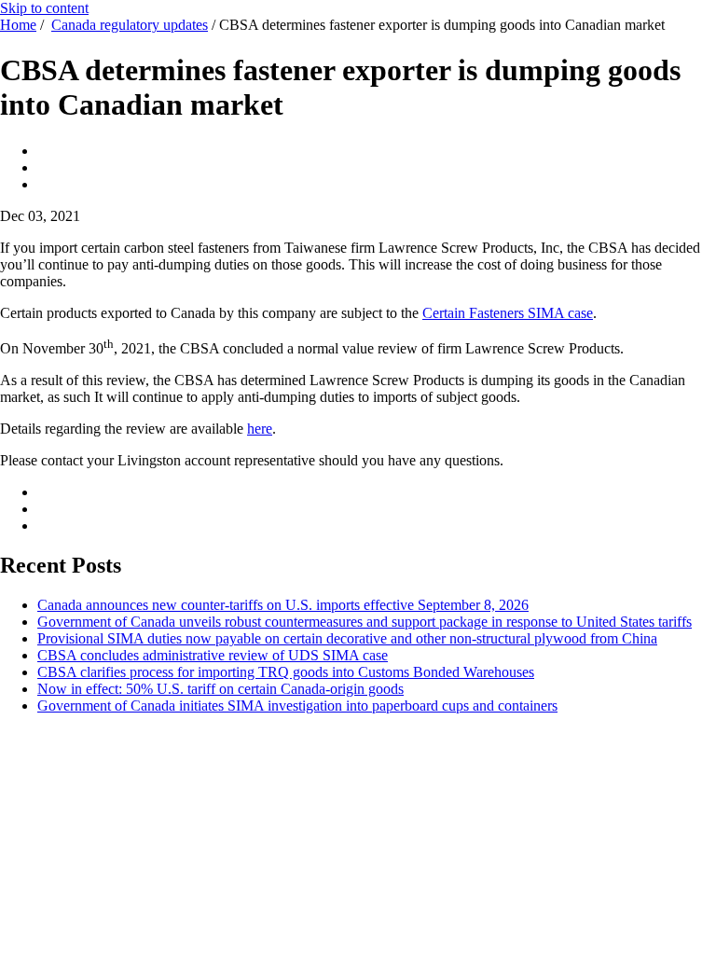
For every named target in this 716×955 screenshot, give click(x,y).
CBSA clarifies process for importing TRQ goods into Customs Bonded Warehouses (285, 672)
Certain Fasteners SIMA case (507, 313)
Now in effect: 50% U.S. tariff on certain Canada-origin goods (220, 689)
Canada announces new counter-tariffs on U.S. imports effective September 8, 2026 (283, 605)
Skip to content (44, 8)
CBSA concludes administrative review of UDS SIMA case (212, 655)
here (259, 428)
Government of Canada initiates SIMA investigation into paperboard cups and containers (297, 705)
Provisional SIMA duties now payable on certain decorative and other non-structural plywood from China (347, 638)
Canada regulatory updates (129, 25)
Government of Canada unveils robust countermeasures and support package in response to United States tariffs (364, 622)
